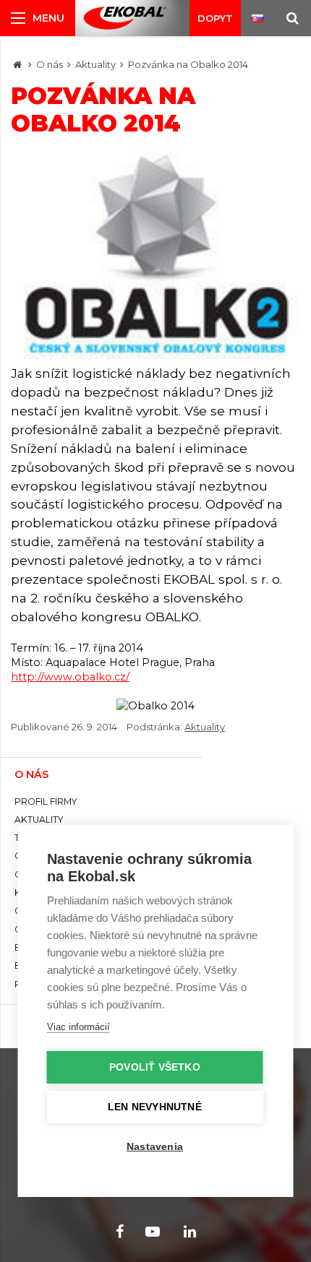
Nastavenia (155, 1146)
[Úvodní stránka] (124, 18)
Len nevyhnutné (155, 1107)
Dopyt (215, 18)
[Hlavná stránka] (17, 64)
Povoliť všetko (154, 1067)
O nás (49, 64)
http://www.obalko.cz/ (70, 676)
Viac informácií (78, 1026)
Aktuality (95, 64)
